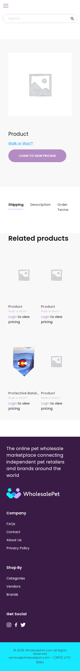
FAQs (10, 523)
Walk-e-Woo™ (20, 143)
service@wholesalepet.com (29, 657)
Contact (13, 531)
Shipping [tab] (15, 204)
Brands (12, 594)
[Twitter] (23, 624)
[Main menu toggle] (6, 6)
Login (12, 316)
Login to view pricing (37, 156)
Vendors (13, 586)
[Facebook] (16, 624)
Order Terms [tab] (62, 207)
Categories (15, 578)
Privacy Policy (17, 548)
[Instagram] (9, 624)
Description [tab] (40, 204)
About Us (14, 540)
